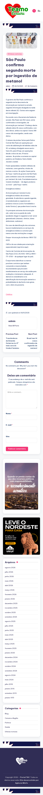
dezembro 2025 (11, 603)
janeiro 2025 (10, 653)
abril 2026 (9, 585)
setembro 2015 (11, 693)
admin (11, 321)
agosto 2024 (10, 675)
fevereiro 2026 (10, 594)
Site (7, 436)
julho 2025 (9, 626)
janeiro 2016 (9, 689)
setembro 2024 (11, 671)
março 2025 (9, 644)
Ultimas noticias (15, 54)
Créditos (9, 294)
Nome (9, 413)
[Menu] (39, 10)
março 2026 (9, 590)
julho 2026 (9, 572)
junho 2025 (9, 630)
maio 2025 (9, 635)
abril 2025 (9, 639)
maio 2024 (9, 680)
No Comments (32, 86)
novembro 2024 (11, 662)
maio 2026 (9, 581)
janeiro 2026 (10, 599)
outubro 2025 (10, 612)
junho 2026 (9, 576)
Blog (6, 714)
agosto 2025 (10, 621)
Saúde (7, 727)
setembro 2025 (11, 617)
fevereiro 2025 (10, 648)
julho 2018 (9, 684)
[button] (13, 326)
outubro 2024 (10, 666)
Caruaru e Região (11, 718)
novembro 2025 (11, 608)
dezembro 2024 (11, 657)
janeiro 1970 (9, 698)
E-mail (9, 425)
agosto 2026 (10, 567)
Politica (8, 723)
